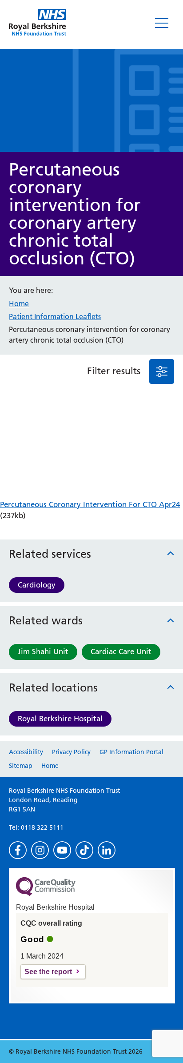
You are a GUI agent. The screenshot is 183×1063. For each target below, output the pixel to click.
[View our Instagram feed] (40, 850)
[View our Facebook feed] (18, 850)
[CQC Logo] (46, 893)
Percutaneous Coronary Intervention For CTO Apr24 (90, 504)
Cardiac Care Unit (121, 651)
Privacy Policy (71, 752)
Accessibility (26, 752)
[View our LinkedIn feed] (106, 850)
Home (19, 303)
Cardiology (37, 584)
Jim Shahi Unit (43, 651)
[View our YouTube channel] (62, 850)
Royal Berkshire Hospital (60, 718)
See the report (48, 971)
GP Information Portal (131, 752)
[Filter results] (161, 371)
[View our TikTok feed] (84, 850)
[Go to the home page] (37, 22)
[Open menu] (161, 23)
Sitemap (20, 766)
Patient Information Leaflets (55, 316)
